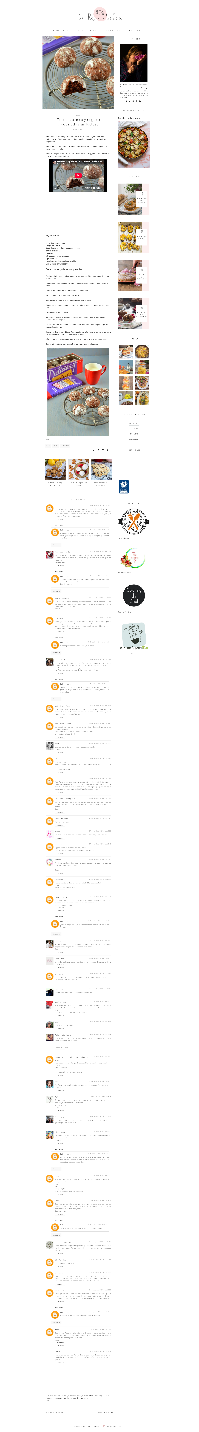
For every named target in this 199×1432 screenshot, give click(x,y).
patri (57, 744)
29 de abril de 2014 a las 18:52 (100, 1176)
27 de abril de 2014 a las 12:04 (100, 552)
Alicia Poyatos (61, 1132)
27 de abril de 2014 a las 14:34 (100, 706)
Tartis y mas (62, 139)
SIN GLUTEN (134, 429)
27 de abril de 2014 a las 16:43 (100, 758)
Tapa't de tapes (61, 819)
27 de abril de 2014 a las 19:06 (100, 859)
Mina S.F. (58, 1201)
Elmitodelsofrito (61, 897)
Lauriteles (59, 989)
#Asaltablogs (87, 137)
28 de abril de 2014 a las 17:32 (100, 1002)
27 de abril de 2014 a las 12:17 (98, 576)
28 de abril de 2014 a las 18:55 (100, 1022)
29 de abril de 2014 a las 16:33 (100, 1116)
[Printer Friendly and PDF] (94, 449)
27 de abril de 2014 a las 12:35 (100, 598)
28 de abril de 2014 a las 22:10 (100, 1081)
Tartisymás (59, 1290)
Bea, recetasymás (62, 552)
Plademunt (59, 1117)
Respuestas (58, 525)
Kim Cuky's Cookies (63, 724)
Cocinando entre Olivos (64, 1242)
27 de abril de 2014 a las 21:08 (100, 941)
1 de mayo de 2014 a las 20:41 (100, 1259)
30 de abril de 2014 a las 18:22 (98, 1154)
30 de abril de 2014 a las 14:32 (100, 1200)
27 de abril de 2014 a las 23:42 (100, 973)
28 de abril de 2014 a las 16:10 (100, 989)
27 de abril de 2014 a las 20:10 (100, 879)
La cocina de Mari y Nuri (65, 799)
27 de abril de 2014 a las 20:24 (100, 897)
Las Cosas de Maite (117, 1426)
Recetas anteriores (54, 1412)
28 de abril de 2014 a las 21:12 (100, 1057)
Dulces (80, 30)
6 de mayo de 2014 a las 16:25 (100, 1290)
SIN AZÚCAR (133, 439)
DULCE (78, 115)
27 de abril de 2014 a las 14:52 (98, 642)
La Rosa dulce (86, 1426)
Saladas (67, 30)
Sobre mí (92, 30)
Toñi (56, 1097)
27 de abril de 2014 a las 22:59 (100, 958)
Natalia (58, 860)
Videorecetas (134, 30)
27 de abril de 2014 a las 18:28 (100, 818)
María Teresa (60, 1002)
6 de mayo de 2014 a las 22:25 (98, 1312)
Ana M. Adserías (62, 598)
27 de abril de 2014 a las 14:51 (98, 683)
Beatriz (58, 1176)
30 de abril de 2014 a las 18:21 (98, 1224)
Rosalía (58, 941)
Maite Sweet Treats (63, 706)
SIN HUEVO (134, 434)
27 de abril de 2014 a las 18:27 (100, 798)
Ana (56, 1082)
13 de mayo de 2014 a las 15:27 (99, 1329)
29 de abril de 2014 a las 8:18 (100, 1096)
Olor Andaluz (60, 1260)
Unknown (59, 506)
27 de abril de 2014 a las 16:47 (100, 778)
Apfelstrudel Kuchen (63, 1035)
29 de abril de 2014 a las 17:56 (100, 1132)
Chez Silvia (59, 959)
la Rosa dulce (66, 530)
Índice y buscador (112, 30)
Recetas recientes (105, 1412)
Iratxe (57, 1330)
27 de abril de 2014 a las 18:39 (100, 831)
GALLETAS (55, 446)
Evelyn (57, 831)
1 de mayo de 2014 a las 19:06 (100, 1242)
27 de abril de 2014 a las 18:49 (100, 844)
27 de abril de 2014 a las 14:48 (100, 723)
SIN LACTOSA (65, 446)
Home (56, 30)
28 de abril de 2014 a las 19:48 (100, 1034)
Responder (60, 519)
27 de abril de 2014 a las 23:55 (98, 921)
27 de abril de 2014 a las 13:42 (100, 659)
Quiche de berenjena (129, 117)
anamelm (58, 844)
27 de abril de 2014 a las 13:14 (100, 618)
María (57, 1022)
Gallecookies (59, 1342)
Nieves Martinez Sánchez (65, 660)
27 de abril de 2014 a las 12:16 (98, 529)
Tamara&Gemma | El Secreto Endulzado (71, 1057)
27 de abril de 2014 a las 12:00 (100, 505)
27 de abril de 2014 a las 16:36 (100, 743)
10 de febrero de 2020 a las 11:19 (99, 1351)
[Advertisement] (78, 215)
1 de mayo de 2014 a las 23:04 (100, 1272)
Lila (56, 759)
